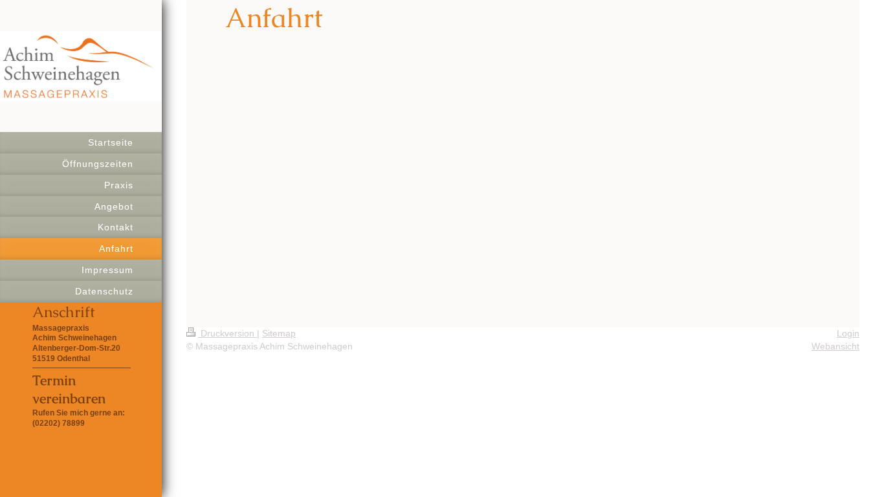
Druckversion (227, 333)
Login (848, 333)
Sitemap (279, 333)
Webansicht (835, 346)
